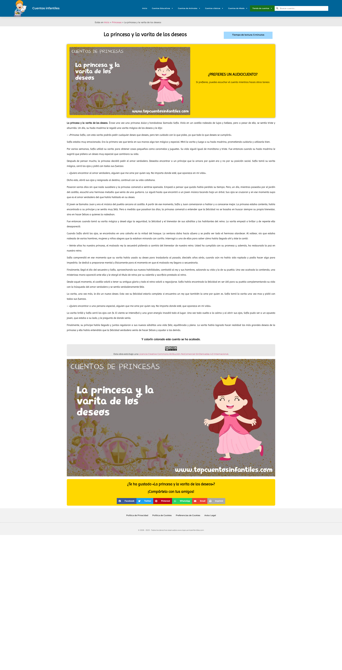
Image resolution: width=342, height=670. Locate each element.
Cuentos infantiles (45, 8)
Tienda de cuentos (260, 8)
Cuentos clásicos (212, 8)
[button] (126, 501)
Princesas (117, 22)
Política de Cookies (162, 515)
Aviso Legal (210, 515)
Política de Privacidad (137, 515)
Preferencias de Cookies (188, 515)
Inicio (144, 8)
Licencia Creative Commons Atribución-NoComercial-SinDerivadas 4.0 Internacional (183, 354)
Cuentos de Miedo (236, 8)
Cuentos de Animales (187, 8)
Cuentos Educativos (161, 8)
